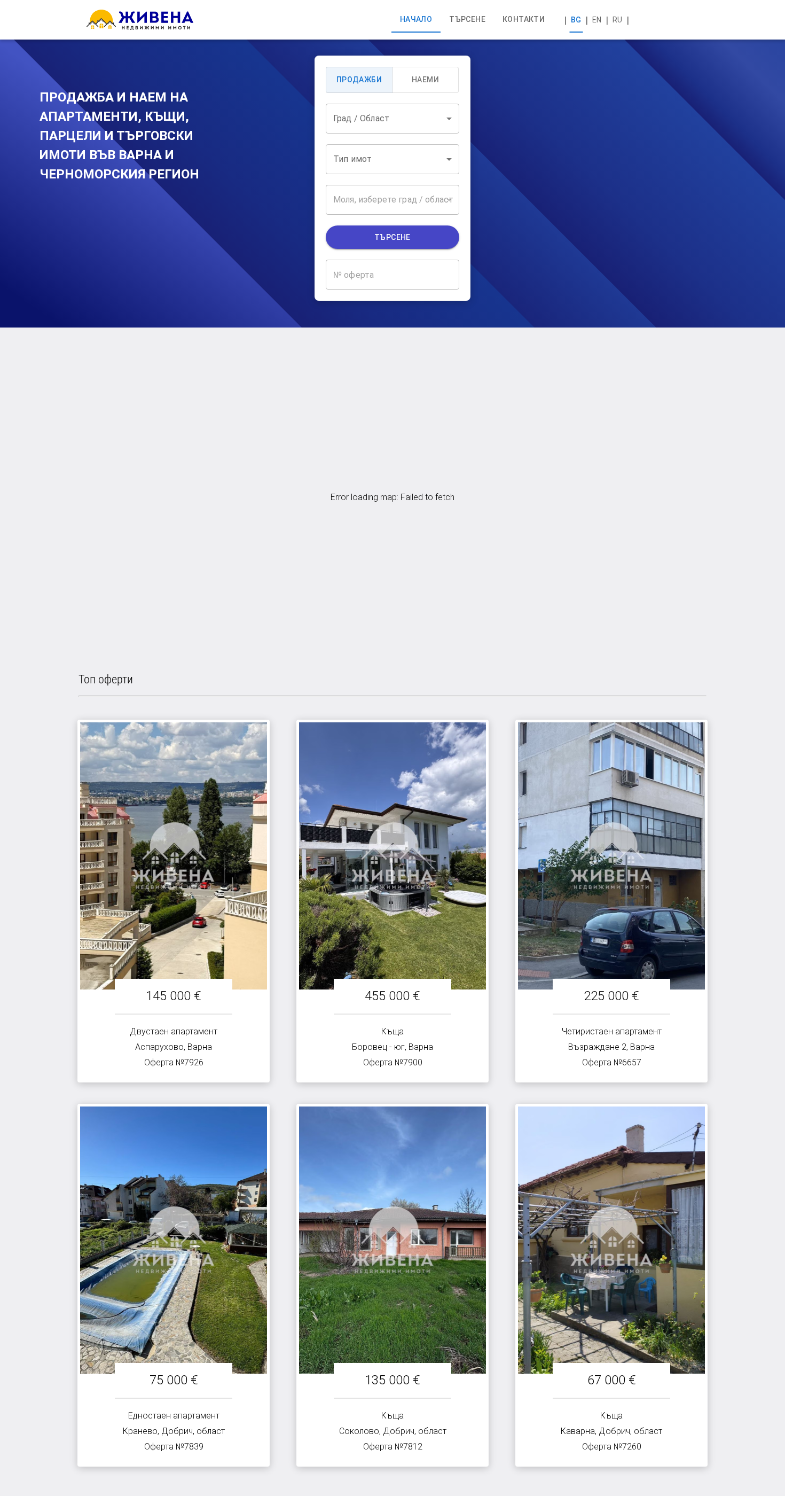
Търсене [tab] (467, 19)
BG (576, 19)
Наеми (425, 79)
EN (596, 19)
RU (617, 19)
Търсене (392, 237)
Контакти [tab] (524, 19)
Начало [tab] (416, 19)
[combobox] (392, 119)
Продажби (359, 79)
